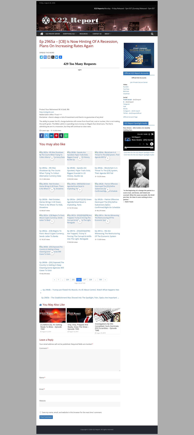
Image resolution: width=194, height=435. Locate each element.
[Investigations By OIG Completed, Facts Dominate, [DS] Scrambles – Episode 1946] (107, 309)
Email (42, 389)
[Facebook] (41, 135)
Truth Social (127, 100)
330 (100, 280)
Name (42, 377)
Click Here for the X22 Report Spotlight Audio (139, 152)
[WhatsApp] (66, 135)
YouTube (126, 89)
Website (42, 401)
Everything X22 (69, 34)
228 (90, 280)
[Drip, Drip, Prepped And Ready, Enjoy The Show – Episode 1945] (80, 309)
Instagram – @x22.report (131, 111)
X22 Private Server (53, 34)
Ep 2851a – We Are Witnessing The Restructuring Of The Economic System (107, 233)
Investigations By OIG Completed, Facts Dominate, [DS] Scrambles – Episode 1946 (107, 327)
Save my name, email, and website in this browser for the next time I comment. (72, 412)
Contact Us (97, 34)
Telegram (126, 104)
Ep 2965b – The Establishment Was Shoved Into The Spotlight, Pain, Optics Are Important (80, 297)
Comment (43, 348)
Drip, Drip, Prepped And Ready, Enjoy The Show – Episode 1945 (78, 326)
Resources (84, 34)
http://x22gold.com (46, 112)
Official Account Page (130, 117)
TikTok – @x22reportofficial (132, 113)
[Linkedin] (51, 135)
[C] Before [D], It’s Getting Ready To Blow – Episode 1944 (51, 326)
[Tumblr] (61, 135)
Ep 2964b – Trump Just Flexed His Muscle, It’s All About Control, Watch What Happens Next (79, 291)
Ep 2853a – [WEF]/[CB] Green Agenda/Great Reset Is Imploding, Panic (79, 202)
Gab (124, 106)
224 (67, 280)
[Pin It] (56, 135)
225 (73, 280)
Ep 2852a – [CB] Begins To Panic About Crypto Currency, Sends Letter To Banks (51, 233)
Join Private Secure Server (139, 82)
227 (84, 280)
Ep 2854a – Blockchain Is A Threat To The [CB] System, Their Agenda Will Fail (106, 170)
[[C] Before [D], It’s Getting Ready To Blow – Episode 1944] (52, 309)
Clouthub (126, 94)
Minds (125, 109)
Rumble (126, 87)
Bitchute (126, 91)
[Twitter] (46, 135)
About (107, 34)
